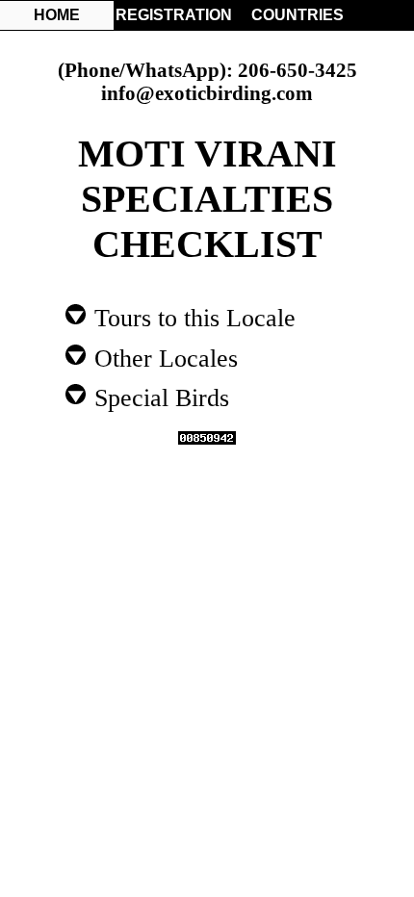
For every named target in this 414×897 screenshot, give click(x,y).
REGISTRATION (172, 15)
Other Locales (163, 357)
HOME (57, 15)
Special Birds (158, 396)
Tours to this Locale (192, 316)
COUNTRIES (297, 15)
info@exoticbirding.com (207, 93)
